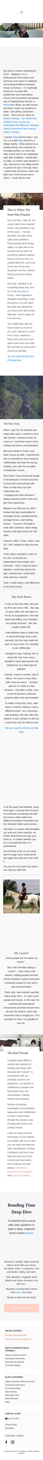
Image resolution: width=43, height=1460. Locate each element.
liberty (6, 105)
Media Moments (11, 1398)
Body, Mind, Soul (12, 1395)
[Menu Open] (21, 12)
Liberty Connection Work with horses (20, 1381)
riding (15, 137)
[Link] (6, 1442)
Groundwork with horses (15, 1358)
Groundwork (20, 1168)
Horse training (11, 1392)
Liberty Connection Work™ (16, 1355)
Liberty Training (11, 118)
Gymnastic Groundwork (19, 1171)
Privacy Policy (11, 1425)
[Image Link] (18, 7)
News (7, 1402)
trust (23, 291)
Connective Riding (12, 1365)
